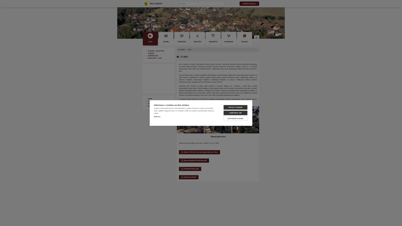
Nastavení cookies (235, 118)
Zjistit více (157, 116)
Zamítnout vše (235, 113)
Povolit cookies (235, 107)
